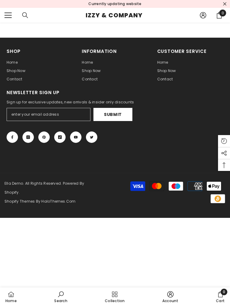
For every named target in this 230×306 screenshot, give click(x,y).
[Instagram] (28, 137)
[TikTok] (60, 137)
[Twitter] (91, 137)
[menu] (8, 15)
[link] (61, 297)
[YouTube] (75, 137)
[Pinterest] (44, 137)
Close (225, 4)
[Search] (25, 15)
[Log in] (203, 15)
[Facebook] (12, 137)
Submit (113, 114)
